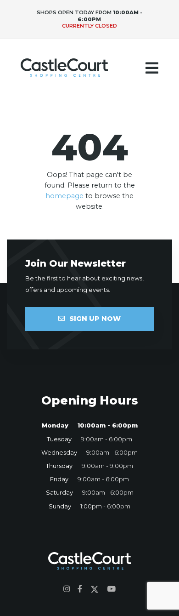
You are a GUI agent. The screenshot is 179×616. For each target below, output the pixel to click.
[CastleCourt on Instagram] (67, 589)
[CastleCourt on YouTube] (111, 589)
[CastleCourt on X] (94, 589)
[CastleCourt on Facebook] (80, 589)
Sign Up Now (95, 318)
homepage (64, 196)
